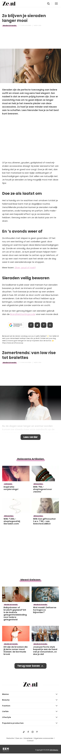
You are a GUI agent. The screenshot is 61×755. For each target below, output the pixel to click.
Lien (39, 25)
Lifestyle (6, 717)
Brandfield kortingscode (22, 314)
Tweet (37, 325)
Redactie (10, 738)
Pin (43, 325)
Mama (5, 694)
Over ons (18, 738)
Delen (31, 325)
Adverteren (28, 738)
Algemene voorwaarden (43, 738)
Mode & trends (9, 25)
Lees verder (30, 437)
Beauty (6, 700)
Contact (30, 740)
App (50, 325)
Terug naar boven (28, 666)
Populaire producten (13, 723)
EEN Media (54, 750)
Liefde (5, 711)
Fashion (6, 705)
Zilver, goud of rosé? (25, 267)
